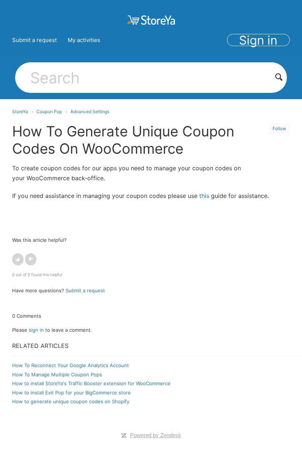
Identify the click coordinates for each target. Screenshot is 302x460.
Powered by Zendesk (155, 435)
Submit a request (34, 39)
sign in (36, 330)
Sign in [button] (258, 40)
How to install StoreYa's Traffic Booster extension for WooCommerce (91, 383)
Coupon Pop (49, 111)
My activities (84, 39)
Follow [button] (279, 128)
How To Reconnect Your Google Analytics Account (70, 365)
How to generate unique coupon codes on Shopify (70, 401)
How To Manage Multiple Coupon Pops (57, 374)
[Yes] (18, 259)
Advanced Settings (89, 111)
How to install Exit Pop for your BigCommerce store (71, 392)
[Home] (151, 20)
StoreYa (20, 111)
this (204, 195)
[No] (30, 259)
